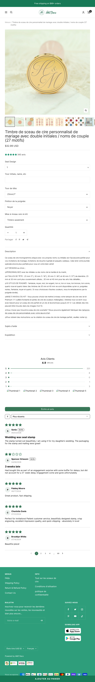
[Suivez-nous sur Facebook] (68, 609)
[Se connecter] (83, 12)
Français (30, 648)
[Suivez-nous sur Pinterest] (68, 616)
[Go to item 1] (14, 397)
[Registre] (42, 620)
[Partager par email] (27, 239)
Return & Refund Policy (15, 588)
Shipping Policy (12, 583)
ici (86, 317)
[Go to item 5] (80, 397)
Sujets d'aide (11, 326)
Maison (8, 22)
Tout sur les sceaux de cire (45, 580)
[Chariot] (88, 12)
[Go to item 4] (64, 397)
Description (10, 251)
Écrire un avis (47, 409)
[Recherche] (11, 12)
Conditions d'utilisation (46, 586)
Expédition (10, 335)
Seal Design (10, 161)
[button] (11, 154)
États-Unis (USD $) (14, 648)
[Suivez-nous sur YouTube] (75, 616)
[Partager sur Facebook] (16, 239)
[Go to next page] (63, 553)
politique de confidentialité (41, 593)
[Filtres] (7, 416)
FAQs (7, 578)
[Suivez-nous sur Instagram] (82, 609)
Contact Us (10, 593)
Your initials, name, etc (15, 174)
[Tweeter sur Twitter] (23, 239)
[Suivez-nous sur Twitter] (75, 609)
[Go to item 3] (47, 397)
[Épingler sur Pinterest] (19, 239)
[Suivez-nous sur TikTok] (82, 616)
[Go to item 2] (31, 397)
